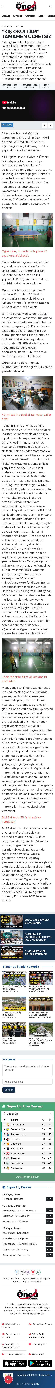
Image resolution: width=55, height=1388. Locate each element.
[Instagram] (27, 1272)
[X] (22, 1272)
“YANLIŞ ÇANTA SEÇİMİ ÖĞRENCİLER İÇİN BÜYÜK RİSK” (39, 989)
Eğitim (19, 27)
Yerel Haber (36, 1282)
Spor (42, 16)
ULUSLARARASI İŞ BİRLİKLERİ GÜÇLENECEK (11, 1015)
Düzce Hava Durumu (42, 1324)
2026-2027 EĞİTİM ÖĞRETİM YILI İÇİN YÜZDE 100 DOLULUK (40, 1015)
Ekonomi (17, 1282)
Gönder (8, 1090)
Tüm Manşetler (39, 1344)
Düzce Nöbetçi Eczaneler (11, 1325)
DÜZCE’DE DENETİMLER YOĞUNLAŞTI (9, 1040)
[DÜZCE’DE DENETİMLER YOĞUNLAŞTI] (14, 1029)
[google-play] (40, 1364)
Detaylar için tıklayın (27, 1177)
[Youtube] (33, 1272)
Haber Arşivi (38, 1354)
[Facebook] (17, 1272)
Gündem (30, 16)
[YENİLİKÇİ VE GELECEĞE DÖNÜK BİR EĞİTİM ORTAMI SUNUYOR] (41, 1029)
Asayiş (6, 16)
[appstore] (15, 1364)
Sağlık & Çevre (28, 1278)
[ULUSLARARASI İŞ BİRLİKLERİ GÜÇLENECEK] (14, 1003)
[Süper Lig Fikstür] (51, 1187)
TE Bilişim (34, 1384)
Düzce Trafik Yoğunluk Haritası (37, 1335)
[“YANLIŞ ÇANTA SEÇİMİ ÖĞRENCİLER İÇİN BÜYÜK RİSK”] (41, 978)
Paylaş (9, 125)
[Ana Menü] (3, 6)
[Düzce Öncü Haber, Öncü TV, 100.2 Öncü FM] (26, 6)
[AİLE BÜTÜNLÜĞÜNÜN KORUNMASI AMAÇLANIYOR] (14, 978)
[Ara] (50, 6)
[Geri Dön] (8, 1379)
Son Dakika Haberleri (15, 1354)
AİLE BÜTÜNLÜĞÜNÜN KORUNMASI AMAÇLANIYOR (14, 989)
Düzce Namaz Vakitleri (11, 1335)
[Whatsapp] (38, 1272)
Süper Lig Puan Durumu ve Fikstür (10, 1346)
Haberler (7, 27)
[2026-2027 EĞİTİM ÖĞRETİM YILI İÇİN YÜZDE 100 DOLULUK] (41, 1003)
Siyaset (17, 16)
